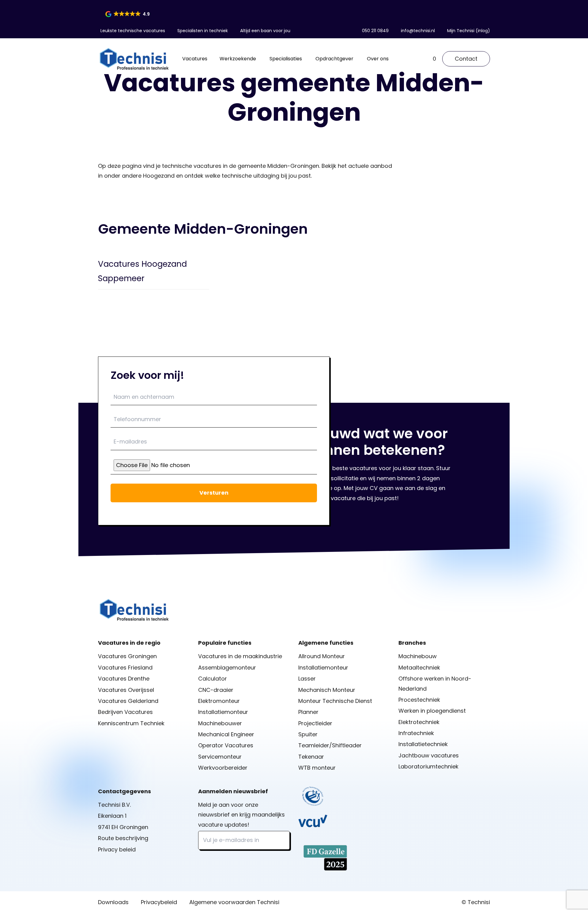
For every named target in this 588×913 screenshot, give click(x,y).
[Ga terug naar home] (134, 59)
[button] (128, 14)
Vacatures (194, 58)
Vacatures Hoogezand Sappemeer (142, 271)
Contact (466, 58)
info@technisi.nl (418, 31)
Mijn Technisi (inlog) (468, 31)
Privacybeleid (159, 902)
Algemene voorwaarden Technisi (234, 902)
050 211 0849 (375, 31)
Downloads (113, 902)
